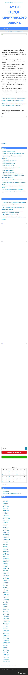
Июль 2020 (5, 625)
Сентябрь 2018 (6, 661)
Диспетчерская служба (8, 168)
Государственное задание (9, 163)
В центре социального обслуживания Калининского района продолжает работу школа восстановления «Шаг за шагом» (14, 204)
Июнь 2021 (5, 606)
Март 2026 (5, 508)
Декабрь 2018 (6, 656)
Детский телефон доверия (9, 172)
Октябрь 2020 (6, 620)
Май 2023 (5, 566)
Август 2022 (5, 582)
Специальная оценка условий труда (11, 167)
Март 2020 (5, 631)
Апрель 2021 (6, 609)
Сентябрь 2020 (6, 621)
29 (9, 481)
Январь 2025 (6, 532)
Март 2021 (5, 611)
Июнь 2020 (5, 626)
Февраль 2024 (6, 551)
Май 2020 (5, 628)
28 (6, 481)
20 (2, 479)
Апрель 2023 (6, 568)
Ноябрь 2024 (6, 535)
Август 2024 (5, 541)
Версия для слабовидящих (14, 452)
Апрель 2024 (6, 547)
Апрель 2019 (6, 650)
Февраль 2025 (6, 530)
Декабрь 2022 (6, 575)
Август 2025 (5, 520)
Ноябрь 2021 (6, 597)
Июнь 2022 (5, 585)
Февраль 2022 (6, 592)
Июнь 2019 (5, 647)
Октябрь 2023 (6, 558)
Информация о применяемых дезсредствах (13, 173)
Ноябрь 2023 (6, 556)
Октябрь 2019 (6, 640)
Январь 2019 (6, 654)
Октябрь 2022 (6, 578)
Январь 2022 (6, 594)
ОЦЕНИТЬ (3, 143)
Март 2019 (5, 652)
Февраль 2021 (6, 613)
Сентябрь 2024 (6, 539)
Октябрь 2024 (6, 537)
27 (2, 481)
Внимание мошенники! (8, 170)
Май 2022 (5, 587)
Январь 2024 (6, 553)
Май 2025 (5, 525)
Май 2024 (5, 546)
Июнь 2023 (5, 565)
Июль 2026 (5, 501)
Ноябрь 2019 (6, 638)
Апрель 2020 (6, 630)
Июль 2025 (5, 522)
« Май (2, 484)
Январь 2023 (6, 573)
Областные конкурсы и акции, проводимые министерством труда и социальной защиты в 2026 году (13, 191)
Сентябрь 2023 (6, 559)
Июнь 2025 (5, 524)
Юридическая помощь (8, 161)
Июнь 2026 (5, 503)
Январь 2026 (6, 511)
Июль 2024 (5, 542)
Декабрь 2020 (6, 616)
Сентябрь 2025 (6, 518)
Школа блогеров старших (9, 151)
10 (16, 474)
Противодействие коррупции (9, 160)
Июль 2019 (5, 645)
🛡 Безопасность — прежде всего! (10, 214)
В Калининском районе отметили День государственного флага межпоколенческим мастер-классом (13, 217)
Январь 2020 (6, 635)
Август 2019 (5, 643)
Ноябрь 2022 (6, 577)
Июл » (6, 484)
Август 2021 (5, 602)
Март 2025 (5, 529)
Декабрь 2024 (6, 534)
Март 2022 (5, 590)
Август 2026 (5, 499)
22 (9, 479)
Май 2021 (5, 608)
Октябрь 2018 (6, 659)
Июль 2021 (5, 604)
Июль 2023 (5, 563)
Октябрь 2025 (6, 517)
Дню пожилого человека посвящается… (12, 493)
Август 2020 (5, 623)
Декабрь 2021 (6, 595)
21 (6, 479)
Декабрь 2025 (6, 513)
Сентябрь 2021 (6, 601)
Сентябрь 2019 (6, 642)
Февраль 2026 (6, 510)
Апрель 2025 (6, 527)
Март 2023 (5, 570)
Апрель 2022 (6, 589)
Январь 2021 (6, 614)
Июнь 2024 (5, 544)
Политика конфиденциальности (8, 665)
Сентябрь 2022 (6, 580)
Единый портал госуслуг (8, 165)
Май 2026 (5, 505)
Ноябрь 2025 (6, 515)
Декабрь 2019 (6, 637)
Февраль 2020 (6, 633)
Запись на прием (14, 456)
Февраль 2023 (6, 572)
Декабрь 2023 (6, 554)
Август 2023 (5, 561)
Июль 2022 (5, 583)
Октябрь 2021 (6, 599)
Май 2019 (5, 649)
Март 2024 (5, 549)
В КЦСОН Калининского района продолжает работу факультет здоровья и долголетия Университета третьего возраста (13, 100)
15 (9, 476)
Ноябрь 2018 (6, 657)
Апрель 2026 (6, 506)
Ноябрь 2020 (6, 618)
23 (13, 479)
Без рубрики (6, 491)
